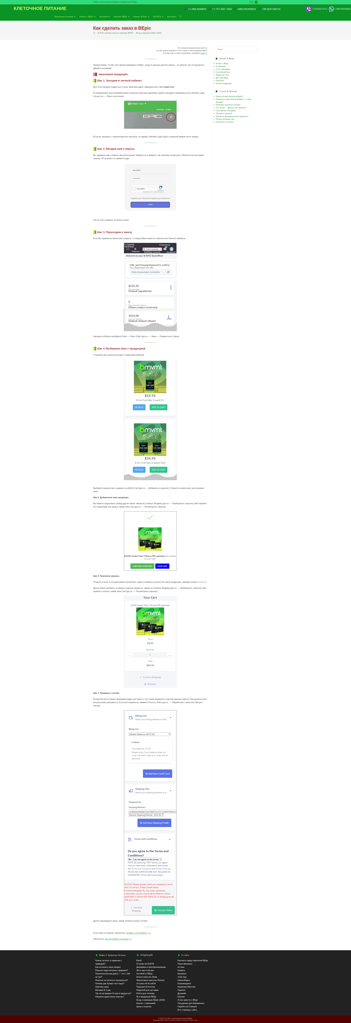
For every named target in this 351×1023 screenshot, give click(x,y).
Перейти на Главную (187, 1006)
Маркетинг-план (222, 75)
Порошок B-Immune (145, 987)
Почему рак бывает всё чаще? (109, 983)
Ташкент (182, 990)
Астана (181, 967)
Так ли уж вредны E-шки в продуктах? (113, 993)
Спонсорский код (223, 72)
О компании (221, 66)
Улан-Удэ (182, 977)
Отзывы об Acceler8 (145, 983)
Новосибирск (184, 980)
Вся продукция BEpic (146, 996)
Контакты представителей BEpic (193, 960)
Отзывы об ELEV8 (145, 964)
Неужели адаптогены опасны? (109, 996)
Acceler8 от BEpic (144, 973)
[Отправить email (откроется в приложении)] (251, 2)
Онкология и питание (224, 122)
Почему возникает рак (225, 119)
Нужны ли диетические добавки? (229, 96)
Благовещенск (184, 983)
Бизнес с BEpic (222, 64)
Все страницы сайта (187, 1010)
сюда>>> (204, 53)
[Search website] (180, 16)
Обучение (220, 81)
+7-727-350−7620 (222, 9)
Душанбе (182, 993)
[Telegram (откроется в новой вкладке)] (256, 2)
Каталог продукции (224, 83)
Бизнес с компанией (145, 1003)
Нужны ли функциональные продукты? (232, 116)
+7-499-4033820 (197, 9)
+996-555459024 (246, 9)
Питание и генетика (224, 113)
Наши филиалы (185, 964)
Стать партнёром (223, 69)
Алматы (181, 970)
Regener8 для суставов (147, 990)
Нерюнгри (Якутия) (186, 987)
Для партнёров (222, 78)
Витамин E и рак (103, 990)
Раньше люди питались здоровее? (111, 970)
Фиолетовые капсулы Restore (150, 980)
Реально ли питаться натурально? (111, 980)
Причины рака (102, 987)
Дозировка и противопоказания (151, 967)
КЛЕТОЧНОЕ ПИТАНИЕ (40, 8)
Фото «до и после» (145, 970)
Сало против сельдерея (226, 111)
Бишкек (181, 996)
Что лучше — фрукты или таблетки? (231, 108)
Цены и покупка (143, 1006)
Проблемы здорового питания (228, 105)
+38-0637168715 (271, 9)
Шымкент (182, 973)
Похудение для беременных (191, 1003)
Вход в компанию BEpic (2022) (150, 1000)
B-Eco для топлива (145, 993)
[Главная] (94, 33)
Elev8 (138, 960)
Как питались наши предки (108, 967)
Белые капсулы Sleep (146, 977)
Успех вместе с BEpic (188, 1000)
